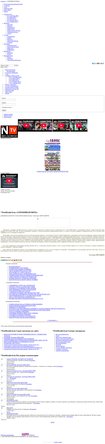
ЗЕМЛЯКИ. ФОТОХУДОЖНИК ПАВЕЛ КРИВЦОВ (19, 339)
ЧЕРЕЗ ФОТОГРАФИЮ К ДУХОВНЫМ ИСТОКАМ (19, 341)
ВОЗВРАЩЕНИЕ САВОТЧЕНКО (18, 268)
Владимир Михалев (14, 266)
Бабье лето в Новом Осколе (63, 337)
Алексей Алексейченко (62, 350)
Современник (11, 36)
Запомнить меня (6, 107)
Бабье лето (10, 48)
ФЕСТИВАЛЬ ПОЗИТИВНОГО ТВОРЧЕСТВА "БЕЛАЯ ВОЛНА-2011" (29, 294)
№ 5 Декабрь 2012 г (12, 21)
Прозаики (10, 52)
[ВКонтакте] (93, 63)
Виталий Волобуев (61, 343)
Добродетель (10, 29)
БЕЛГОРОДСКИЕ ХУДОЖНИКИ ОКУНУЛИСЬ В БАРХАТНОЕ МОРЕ (29, 310)
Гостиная (9, 42)
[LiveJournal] (100, 63)
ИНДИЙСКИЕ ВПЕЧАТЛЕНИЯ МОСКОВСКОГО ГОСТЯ (26, 298)
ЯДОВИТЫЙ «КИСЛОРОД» (12, 343)
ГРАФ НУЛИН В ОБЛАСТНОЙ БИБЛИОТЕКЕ (22, 274)
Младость (10, 39)
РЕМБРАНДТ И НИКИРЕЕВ (17, 307)
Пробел (9, 38)
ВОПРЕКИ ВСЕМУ (12, 400)
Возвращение (11, 27)
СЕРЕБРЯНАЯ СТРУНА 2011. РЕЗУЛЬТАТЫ (22, 285)
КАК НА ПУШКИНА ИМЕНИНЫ (19, 311)
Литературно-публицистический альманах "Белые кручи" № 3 (21, 344)
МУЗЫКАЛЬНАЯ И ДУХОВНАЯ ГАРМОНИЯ (22, 278)
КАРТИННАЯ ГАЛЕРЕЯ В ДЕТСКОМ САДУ (22, 316)
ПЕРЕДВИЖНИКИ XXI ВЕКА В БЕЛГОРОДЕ (22, 289)
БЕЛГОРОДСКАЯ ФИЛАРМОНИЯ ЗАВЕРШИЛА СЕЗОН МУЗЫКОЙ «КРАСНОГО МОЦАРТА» (37, 308)
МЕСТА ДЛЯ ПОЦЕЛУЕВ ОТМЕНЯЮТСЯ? (22, 297)
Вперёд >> (55, 320)
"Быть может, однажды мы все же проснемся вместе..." (19, 346)
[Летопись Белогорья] (52, 144)
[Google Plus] (101, 63)
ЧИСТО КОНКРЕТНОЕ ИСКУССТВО (20, 271)
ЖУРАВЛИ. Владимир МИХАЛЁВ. (14, 337)
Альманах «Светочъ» (62, 349)
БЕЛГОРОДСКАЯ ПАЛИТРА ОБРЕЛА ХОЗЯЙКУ (23, 279)
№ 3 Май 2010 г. (11, 18)
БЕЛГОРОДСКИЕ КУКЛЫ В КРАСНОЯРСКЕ (22, 317)
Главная (3, 1)
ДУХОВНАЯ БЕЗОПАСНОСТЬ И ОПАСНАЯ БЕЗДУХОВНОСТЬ (23, 347)
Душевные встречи (12, 32)
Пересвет (9, 26)
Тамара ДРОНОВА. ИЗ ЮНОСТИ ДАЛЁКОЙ (20, 359)
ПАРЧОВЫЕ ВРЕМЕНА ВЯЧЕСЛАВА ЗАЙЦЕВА (23, 313)
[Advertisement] (9, 201)
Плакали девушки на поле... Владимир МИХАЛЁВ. (21, 370)
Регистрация (7, 117)
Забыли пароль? (8, 114)
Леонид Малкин (60, 346)
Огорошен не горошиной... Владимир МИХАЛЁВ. (21, 376)
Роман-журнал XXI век (13, 30)
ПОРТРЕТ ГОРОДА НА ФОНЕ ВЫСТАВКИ (22, 287)
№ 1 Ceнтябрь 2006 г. (13, 16)
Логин (4, 98)
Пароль (4, 102)
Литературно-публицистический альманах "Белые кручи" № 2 (21, 349)
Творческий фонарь (12, 41)
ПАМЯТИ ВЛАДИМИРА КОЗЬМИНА (20, 269)
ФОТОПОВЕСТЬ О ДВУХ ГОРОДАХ (20, 272)
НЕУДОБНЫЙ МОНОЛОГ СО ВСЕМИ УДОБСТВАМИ (25, 295)
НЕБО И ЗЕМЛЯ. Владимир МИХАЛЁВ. (18, 394)
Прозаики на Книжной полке (64, 340)
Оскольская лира (12, 45)
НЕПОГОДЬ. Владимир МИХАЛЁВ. (17, 382)
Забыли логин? (8, 115)
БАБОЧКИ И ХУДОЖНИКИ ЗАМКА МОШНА (22, 288)
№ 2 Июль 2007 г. (12, 17)
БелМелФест (10, 50)
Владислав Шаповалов (62, 334)
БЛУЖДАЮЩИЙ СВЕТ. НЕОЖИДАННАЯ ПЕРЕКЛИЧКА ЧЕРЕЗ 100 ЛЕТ (26, 340)
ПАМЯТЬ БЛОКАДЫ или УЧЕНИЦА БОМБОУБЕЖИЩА (26, 304)
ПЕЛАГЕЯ (10, 407)
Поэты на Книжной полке (63, 341)
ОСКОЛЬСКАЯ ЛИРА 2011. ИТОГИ (19, 291)
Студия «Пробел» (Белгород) (64, 347)
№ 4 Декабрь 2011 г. (12, 20)
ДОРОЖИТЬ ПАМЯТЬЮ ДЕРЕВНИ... (20, 314)
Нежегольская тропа (13, 47)
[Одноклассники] (96, 63)
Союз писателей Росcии (14, 60)
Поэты (9, 54)
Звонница (10, 24)
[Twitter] (94, 63)
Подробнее (32, 360)
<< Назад (49, 320)
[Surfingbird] (103, 63)
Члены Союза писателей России (65, 339)
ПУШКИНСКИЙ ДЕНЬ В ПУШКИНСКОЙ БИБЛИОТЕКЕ (26, 275)
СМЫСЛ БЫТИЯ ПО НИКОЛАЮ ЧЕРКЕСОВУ (23, 276)
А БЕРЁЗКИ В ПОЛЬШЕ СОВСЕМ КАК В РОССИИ (24, 292)
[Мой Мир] (98, 63)
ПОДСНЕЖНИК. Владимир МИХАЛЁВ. (18, 365)
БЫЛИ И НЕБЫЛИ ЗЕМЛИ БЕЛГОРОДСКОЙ (22, 305)
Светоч (9, 33)
